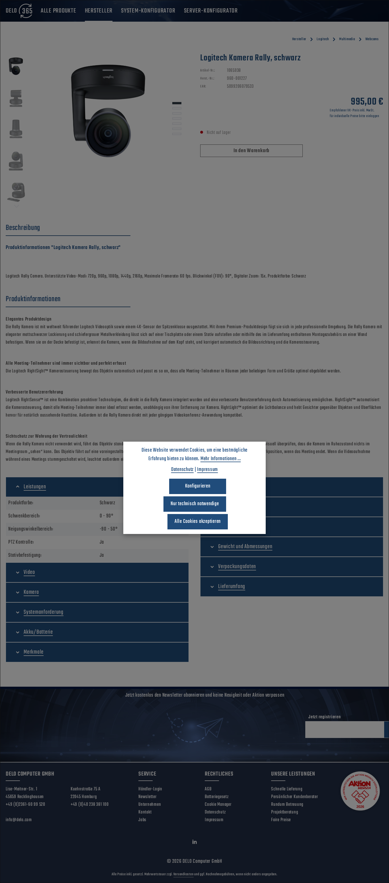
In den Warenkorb (251, 151)
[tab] (68, 228)
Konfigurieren (197, 486)
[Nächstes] (16, 206)
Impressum (214, 820)
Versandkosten (183, 874)
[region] (97, 131)
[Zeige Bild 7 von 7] (176, 134)
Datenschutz (215, 812)
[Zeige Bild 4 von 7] (176, 118)
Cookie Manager (218, 804)
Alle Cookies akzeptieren (198, 521)
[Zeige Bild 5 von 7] (176, 124)
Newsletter (147, 797)
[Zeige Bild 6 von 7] (176, 129)
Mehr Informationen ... (220, 459)
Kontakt (144, 812)
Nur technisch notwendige (195, 504)
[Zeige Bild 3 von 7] (176, 113)
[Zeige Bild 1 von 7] (176, 103)
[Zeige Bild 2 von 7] (176, 108)
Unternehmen (149, 804)
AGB (208, 789)
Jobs (142, 820)
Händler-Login (150, 789)
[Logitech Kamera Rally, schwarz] (111, 114)
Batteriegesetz (217, 797)
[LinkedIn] (194, 843)
